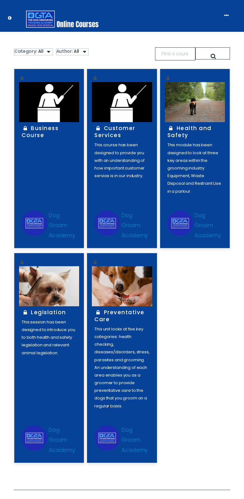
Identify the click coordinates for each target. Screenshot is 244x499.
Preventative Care (119, 315)
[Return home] (12, 16)
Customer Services (114, 131)
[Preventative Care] (122, 286)
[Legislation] (49, 286)
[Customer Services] (122, 102)
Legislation (47, 312)
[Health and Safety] (195, 102)
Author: (67, 51)
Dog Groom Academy (62, 225)
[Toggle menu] (229, 15)
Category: (28, 51)
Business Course (40, 131)
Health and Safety (189, 131)
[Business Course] (49, 102)
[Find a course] (212, 53)
